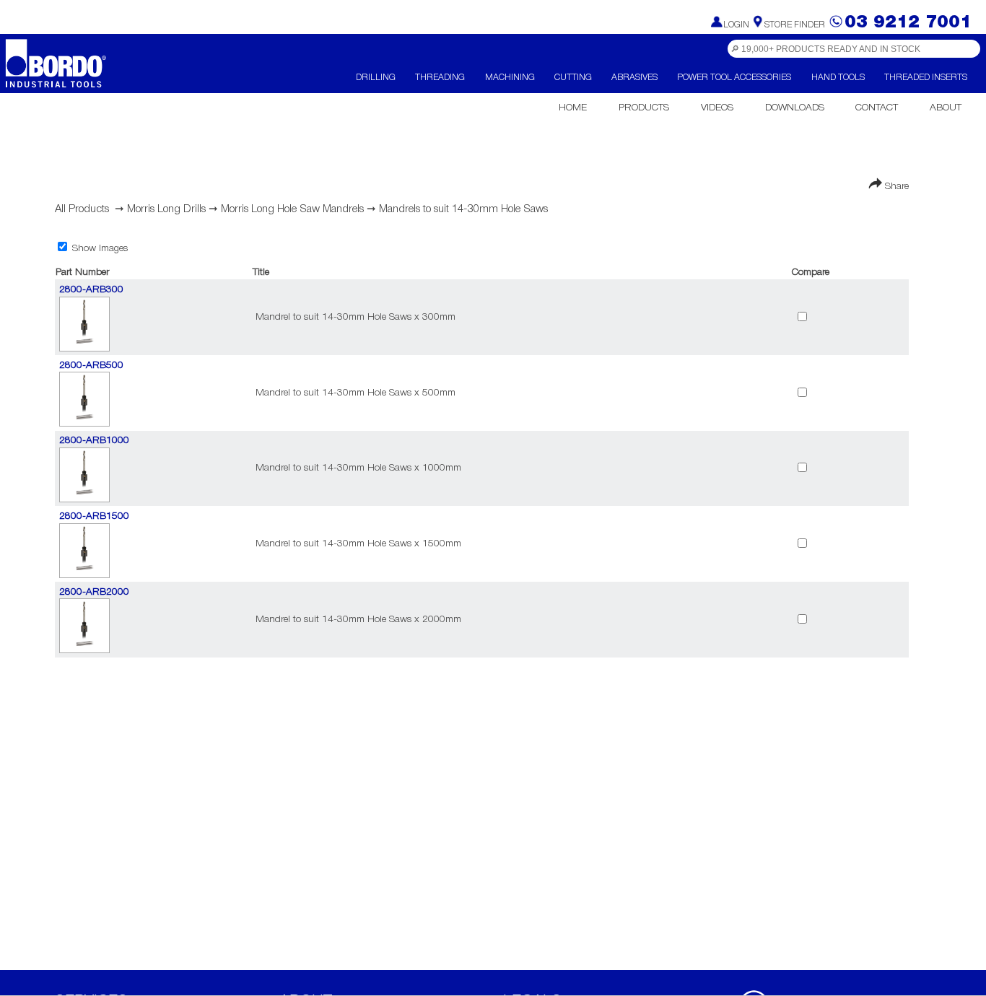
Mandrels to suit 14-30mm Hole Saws (463, 209)
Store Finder (794, 25)
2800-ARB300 (91, 289)
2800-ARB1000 (94, 440)
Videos (717, 108)
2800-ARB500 (91, 365)
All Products (82, 209)
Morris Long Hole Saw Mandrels (292, 209)
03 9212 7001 (908, 22)
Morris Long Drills (166, 209)
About (945, 108)
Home (573, 108)
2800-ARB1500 (94, 516)
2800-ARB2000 (94, 592)
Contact (876, 108)
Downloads (794, 108)
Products (644, 108)
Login (736, 25)
